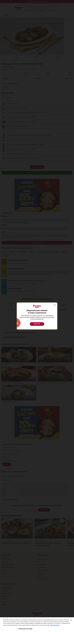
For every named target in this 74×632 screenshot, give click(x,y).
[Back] (55, 305)
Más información (55, 625)
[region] (37, 624)
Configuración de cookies (25, 628)
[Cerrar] (71, 620)
